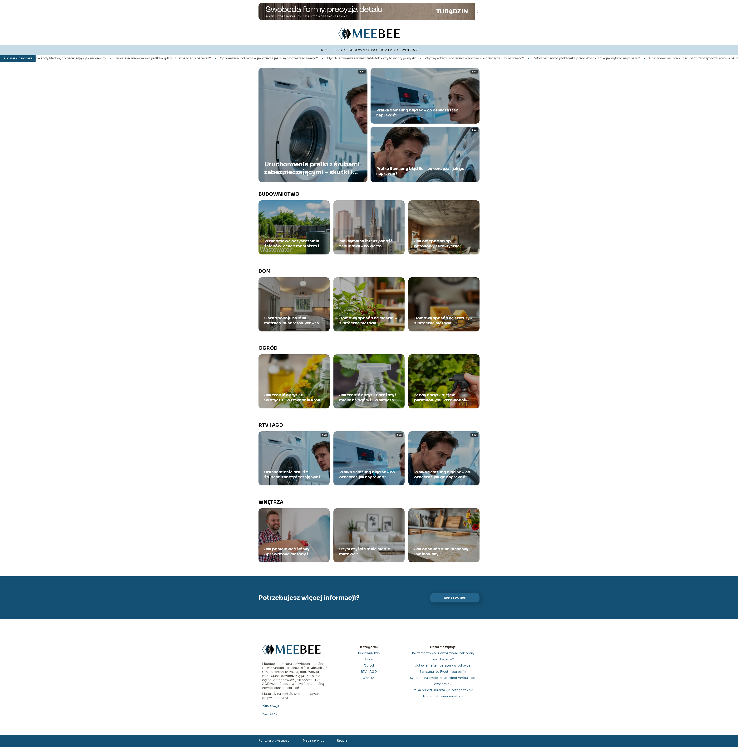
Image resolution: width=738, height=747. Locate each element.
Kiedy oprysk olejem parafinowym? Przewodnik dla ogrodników (441, 398)
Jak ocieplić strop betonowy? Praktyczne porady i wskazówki (437, 244)
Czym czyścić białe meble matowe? (364, 551)
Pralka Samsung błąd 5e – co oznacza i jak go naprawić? (420, 171)
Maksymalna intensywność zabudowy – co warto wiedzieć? (366, 244)
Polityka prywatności (274, 741)
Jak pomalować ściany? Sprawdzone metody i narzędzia (288, 552)
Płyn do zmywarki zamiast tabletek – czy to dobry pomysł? (279, 58)
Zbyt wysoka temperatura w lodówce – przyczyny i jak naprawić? (382, 58)
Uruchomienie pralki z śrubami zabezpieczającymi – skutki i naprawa (611, 58)
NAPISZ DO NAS (455, 597)
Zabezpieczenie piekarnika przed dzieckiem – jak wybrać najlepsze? (494, 58)
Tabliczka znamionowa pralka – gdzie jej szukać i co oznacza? (71, 58)
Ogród (268, 348)
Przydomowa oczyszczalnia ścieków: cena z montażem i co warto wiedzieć (291, 244)
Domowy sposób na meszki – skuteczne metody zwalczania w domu (368, 321)
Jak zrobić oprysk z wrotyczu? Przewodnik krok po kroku (292, 398)
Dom (264, 271)
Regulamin (345, 741)
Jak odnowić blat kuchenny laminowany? (441, 551)
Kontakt (269, 713)
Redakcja (270, 705)
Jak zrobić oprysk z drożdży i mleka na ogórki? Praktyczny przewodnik (367, 398)
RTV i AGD (270, 425)
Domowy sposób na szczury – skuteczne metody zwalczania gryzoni (443, 321)
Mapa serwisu (314, 741)
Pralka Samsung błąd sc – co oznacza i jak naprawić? (417, 113)
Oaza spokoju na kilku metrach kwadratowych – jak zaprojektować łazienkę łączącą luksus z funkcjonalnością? (292, 321)
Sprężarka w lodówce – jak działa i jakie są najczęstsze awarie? (177, 58)
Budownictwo (278, 194)
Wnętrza (270, 502)
